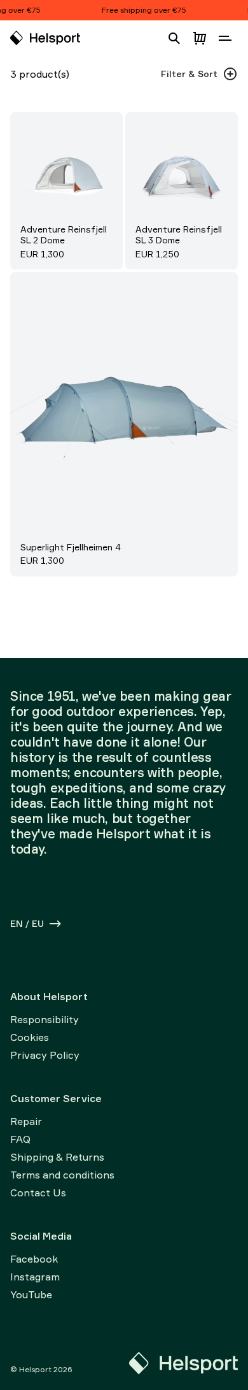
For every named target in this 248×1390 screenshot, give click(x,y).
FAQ (20, 1139)
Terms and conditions (62, 1174)
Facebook (34, 1258)
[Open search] (174, 38)
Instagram (35, 1276)
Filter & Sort (189, 73)
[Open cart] (199, 38)
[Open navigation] (225, 38)
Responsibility (44, 1019)
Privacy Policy (44, 1055)
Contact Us (38, 1192)
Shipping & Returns (57, 1156)
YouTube (31, 1294)
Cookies (29, 1037)
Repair (26, 1121)
